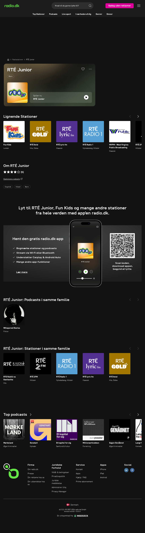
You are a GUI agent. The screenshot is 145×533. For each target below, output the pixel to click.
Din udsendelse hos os (36, 483)
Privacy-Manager (59, 492)
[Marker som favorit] (83, 69)
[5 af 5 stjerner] (18, 172)
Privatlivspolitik (58, 476)
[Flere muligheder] (90, 69)
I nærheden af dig (83, 14)
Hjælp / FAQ (81, 478)
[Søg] (90, 5)
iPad (102, 474)
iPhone (103, 469)
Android (103, 478)
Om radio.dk (33, 469)
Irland (18, 187)
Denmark (74, 505)
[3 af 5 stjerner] (11, 172)
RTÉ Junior (38, 99)
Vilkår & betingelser (60, 472)
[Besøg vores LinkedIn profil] (126, 470)
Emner (110, 14)
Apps (78, 474)
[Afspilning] (86, 97)
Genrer (99, 14)
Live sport (66, 14)
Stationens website (11, 179)
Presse (31, 474)
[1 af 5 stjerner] (5, 172)
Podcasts (53, 14)
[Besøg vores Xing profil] (132, 470)
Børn (10, 76)
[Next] (138, 115)
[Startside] (8, 59)
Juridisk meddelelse (57, 482)
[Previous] (130, 115)
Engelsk (8, 187)
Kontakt (79, 469)
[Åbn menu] (138, 5)
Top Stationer (39, 14)
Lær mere (21, 272)
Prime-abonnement (84, 482)
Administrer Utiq (59, 487)
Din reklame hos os (36, 478)
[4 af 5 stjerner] (15, 172)
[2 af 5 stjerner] (8, 172)
